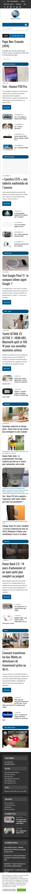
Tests (26, 493)
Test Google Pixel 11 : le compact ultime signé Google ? (15, 279)
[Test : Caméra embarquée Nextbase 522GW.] (7, 236)
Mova (23, 488)
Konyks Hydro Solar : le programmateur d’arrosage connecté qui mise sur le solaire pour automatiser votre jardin (14, 460)
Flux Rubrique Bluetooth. (11, 779)
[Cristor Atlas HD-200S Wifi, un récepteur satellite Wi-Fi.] (7, 138)
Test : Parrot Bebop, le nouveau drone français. (20, 118)
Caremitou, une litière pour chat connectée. (21, 245)
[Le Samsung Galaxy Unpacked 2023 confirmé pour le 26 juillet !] (7, 215)
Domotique (7, 404)
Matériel (18, 488)
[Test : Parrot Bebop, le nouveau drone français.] (7, 119)
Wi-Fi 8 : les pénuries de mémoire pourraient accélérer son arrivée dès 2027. (15, 717)
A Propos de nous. (9, 805)
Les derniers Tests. (10, 814)
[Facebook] (4, 7)
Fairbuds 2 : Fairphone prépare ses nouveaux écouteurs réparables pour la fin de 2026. (15, 394)
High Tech (12, 488)
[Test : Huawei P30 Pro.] (15, 81)
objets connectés (7, 490)
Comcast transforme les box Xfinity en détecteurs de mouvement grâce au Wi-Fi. (14, 660)
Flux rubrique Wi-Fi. (10, 783)
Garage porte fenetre (16, 521)
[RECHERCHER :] (15, 29)
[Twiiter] (7, 7)
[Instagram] (10, 7)
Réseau (6, 630)
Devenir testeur (9, 764)
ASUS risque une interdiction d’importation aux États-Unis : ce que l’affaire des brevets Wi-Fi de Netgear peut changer (15, 703)
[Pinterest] (20, 7)
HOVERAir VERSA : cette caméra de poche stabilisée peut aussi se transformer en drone (14, 620)
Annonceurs (8, 807)
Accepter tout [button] (21, 890)
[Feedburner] (23, 7)
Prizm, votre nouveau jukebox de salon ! (19, 225)
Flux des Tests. (8, 776)
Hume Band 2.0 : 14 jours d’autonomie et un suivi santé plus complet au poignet (13, 569)
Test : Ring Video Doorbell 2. (21, 148)
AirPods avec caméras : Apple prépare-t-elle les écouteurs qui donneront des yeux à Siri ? (14, 381)
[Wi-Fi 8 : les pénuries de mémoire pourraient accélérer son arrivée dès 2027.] (7, 716)
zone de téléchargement (12, 1)
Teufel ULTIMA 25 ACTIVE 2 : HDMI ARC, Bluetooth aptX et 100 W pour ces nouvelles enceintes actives (14, 341)
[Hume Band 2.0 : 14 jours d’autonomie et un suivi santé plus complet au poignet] (15, 558)
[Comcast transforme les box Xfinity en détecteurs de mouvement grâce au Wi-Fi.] (15, 647)
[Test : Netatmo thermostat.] (7, 128)
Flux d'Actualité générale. (11, 772)
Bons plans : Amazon (8, 4)
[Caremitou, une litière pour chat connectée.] (7, 246)
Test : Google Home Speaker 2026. (21, 832)
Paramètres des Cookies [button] (9, 890)
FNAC (25, 4)
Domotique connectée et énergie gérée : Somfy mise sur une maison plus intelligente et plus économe (15, 429)
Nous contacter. (9, 803)
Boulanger (18, 4)
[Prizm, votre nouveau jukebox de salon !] (7, 226)
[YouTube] (17, 7)
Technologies (21, 493)
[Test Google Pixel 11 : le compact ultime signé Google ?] (15, 270)
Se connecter (8, 762)
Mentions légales (9, 809)
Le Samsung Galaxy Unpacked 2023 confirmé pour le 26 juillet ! (21, 215)
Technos (23, 1)
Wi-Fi (3, 523)
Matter (25, 521)
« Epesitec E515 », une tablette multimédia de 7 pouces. (15, 183)
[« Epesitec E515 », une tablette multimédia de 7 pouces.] (15, 173)
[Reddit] (14, 7)
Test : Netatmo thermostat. (18, 127)
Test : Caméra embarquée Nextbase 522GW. (21, 235)
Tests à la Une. (8, 253)
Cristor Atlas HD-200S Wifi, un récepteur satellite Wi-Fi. (21, 138)
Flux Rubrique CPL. (10, 781)
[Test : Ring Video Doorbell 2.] (7, 149)
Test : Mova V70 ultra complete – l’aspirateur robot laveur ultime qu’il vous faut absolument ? (15, 498)
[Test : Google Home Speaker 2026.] (9, 833)
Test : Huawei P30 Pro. (14, 86)
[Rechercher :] (11, 59)
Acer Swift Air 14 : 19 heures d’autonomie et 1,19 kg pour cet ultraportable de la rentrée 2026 (15, 858)
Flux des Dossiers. (9, 774)
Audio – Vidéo (7, 311)
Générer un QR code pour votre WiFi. (15, 791)
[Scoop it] (26, 7)
